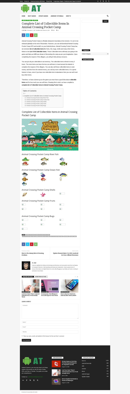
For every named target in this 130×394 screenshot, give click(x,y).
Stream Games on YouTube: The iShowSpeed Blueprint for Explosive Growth (69, 363)
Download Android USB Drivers (38, 1)
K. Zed (24, 30)
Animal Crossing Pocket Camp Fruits (36, 103)
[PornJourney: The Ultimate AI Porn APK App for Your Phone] (50, 286)
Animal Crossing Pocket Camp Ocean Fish (38, 99)
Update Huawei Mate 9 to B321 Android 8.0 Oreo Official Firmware (65, 254)
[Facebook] (101, 1)
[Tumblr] (106, 1)
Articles (35, 20)
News (83, 371)
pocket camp (73, 236)
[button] (107, 16)
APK (83, 366)
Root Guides (32, 16)
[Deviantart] (98, 1)
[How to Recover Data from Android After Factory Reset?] (69, 286)
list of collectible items (57, 236)
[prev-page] (75, 277)
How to (68, 16)
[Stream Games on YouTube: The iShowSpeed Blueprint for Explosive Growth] (56, 364)
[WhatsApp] (35, 35)
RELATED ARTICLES (28, 276)
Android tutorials (57, 16)
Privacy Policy (49, 1)
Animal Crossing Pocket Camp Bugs (36, 105)
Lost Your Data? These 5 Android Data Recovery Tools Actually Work (30, 295)
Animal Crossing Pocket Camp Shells (37, 101)
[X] (109, 1)
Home (21, 1)
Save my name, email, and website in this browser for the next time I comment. (44, 336)
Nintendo (66, 236)
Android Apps (45, 291)
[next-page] (77, 277)
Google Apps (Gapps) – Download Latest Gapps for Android (67, 1)
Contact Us (26, 1)
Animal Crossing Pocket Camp (42, 234)
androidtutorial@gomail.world (35, 376)
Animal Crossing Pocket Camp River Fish (38, 97)
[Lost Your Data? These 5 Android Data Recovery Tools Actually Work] (30, 286)
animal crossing (30, 234)
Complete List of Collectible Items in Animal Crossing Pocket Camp (42, 96)
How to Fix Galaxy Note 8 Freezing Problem (33, 254)
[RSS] (103, 1)
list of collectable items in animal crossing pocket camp (36, 236)
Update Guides (43, 16)
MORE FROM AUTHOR (40, 276)
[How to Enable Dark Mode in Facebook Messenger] (56, 381)
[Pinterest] (31, 35)
